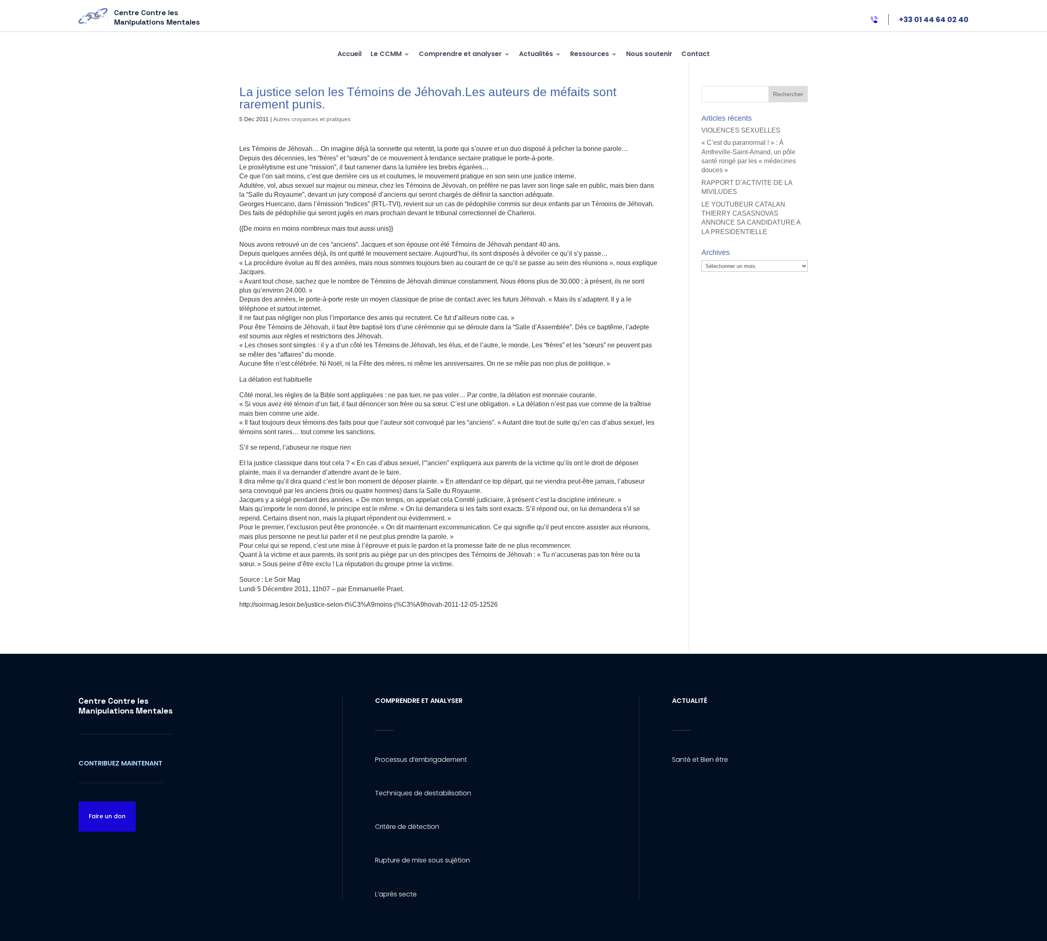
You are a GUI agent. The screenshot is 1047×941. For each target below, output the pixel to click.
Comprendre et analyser (460, 54)
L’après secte (396, 894)
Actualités (536, 54)
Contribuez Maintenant (120, 763)
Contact (695, 54)
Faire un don (107, 816)
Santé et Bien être (700, 759)
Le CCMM (386, 54)
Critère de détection (407, 826)
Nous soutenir (649, 54)
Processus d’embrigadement (421, 759)
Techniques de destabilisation (423, 793)
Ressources (589, 54)
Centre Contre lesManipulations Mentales (126, 706)
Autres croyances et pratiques (311, 119)
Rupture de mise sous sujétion (422, 860)
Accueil (349, 54)
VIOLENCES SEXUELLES (740, 130)
